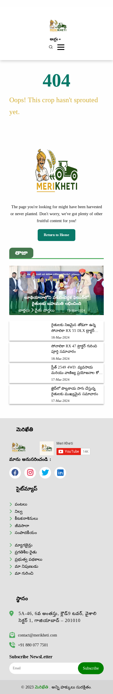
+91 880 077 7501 (33, 645)
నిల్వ (19, 511)
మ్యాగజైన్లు (23, 545)
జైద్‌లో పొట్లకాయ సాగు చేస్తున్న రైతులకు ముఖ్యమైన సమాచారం (74, 391)
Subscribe (91, 668)
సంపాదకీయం (26, 532)
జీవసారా (22, 525)
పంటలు (21, 504)
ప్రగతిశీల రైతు (26, 552)
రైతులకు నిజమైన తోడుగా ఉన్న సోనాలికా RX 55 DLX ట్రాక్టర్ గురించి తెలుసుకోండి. (73, 328)
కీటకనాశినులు (26, 518)
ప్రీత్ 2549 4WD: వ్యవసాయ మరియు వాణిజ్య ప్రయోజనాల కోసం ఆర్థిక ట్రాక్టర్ (77, 370)
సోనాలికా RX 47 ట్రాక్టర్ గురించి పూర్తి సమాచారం (74, 349)
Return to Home (56, 235)
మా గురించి (24, 573)
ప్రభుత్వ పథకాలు (28, 559)
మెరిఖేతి (41, 687)
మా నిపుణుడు (26, 566)
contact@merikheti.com (37, 635)
